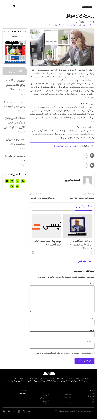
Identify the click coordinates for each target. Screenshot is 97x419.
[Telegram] (23, 181)
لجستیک (69, 403)
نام (92, 318)
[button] (33, 252)
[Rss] (12, 186)
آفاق (85, 155)
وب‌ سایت (90, 341)
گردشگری (45, 395)
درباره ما (23, 390)
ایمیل (91, 330)
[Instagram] (12, 181)
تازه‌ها (92, 393)
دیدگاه (91, 284)
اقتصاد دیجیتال (44, 398)
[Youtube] (17, 186)
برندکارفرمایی (68, 394)
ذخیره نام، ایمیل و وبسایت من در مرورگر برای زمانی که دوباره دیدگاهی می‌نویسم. (64, 353)
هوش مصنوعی (67, 397)
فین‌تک (92, 399)
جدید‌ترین (13, 71)
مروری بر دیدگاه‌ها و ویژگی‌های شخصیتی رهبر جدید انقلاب (80, 245)
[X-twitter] (17, 181)
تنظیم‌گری (45, 401)
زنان (85, 165)
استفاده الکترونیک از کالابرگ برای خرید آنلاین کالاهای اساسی (14, 123)
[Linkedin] (7, 181)
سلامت (69, 400)
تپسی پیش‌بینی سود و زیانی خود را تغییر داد (47, 243)
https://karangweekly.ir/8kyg (66, 146)
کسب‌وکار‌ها (91, 396)
